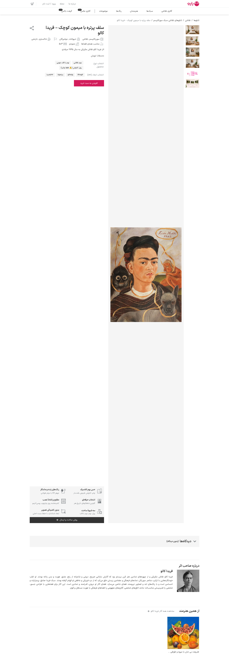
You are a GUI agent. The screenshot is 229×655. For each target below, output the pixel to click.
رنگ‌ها (119, 11)
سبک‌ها (149, 11)
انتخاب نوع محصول (99, 65)
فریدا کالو (167, 571)
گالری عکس (85, 11)
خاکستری (43, 39)
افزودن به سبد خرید (89, 83)
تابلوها (196, 20)
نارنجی (34, 39)
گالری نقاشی (166, 11)
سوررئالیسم (94, 39)
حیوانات (72, 39)
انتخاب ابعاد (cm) (95, 74)
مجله (62, 3)
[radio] (77, 63)
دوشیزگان (63, 39)
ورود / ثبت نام (49, 3)
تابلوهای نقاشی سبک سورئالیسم (167, 20)
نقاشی (188, 20)
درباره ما (72, 3)
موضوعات (103, 11)
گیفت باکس (66, 11)
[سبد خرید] (32, 3)
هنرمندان (134, 11)
